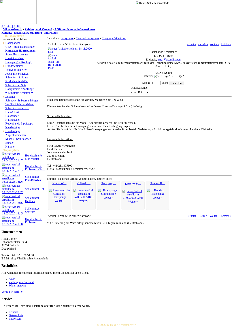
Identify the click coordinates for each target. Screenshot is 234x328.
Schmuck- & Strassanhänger (21, 100)
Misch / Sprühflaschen (18, 138)
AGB (12, 278)
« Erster (191, 44)
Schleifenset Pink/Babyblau (33, 178)
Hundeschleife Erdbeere (33, 221)
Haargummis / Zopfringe (19, 89)
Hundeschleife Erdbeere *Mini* (35, 168)
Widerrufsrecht (12, 29)
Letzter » (226, 44)
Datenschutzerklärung (28, 32)
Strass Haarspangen (16, 54)
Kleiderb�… (133, 183)
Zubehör (10, 96)
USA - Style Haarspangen (20, 46)
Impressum (51, 32)
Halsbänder (11, 115)
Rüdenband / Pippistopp (19, 123)
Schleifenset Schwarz (32, 210)
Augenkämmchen (15, 135)
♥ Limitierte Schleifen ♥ (19, 92)
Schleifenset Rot (34, 189)
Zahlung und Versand (38, 29)
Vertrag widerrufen (12, 291)
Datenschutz (16, 315)
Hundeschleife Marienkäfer (33, 157)
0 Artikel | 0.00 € (11, 26)
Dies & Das (12, 112)
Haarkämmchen (14, 58)
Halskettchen (12, 119)
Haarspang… (108, 183)
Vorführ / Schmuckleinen (19, 104)
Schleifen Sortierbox (17, 108)
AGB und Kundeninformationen (74, 29)
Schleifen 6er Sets (15, 85)
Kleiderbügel (12, 127)
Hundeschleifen (14, 65)
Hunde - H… (157, 183)
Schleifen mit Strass (16, 77)
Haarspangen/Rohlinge (18, 62)
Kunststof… (59, 183)
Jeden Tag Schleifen (17, 73)
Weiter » (214, 44)
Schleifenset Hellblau (32, 199)
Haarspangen (12, 42)
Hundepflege (12, 131)
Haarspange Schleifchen (114, 38)
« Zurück (203, 44)
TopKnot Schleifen (16, 69)
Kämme (9, 146)
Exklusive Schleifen (16, 81)
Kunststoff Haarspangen (87, 38)
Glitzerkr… (83, 183)
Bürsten (9, 142)
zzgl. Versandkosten (169, 59)
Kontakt (6, 32)
